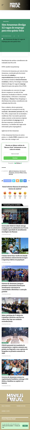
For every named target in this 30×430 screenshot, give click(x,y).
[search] (27, 5)
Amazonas (6, 21)
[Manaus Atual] (15, 5)
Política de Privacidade (7, 425)
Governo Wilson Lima (20, 172)
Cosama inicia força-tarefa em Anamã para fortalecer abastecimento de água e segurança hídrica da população (15, 258)
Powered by (11, 163)
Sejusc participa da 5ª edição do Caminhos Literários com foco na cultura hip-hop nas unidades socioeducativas (13, 318)
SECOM (11, 174)
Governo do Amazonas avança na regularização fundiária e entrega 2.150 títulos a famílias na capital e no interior (15, 380)
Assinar (15, 158)
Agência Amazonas (14, 171)
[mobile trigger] (3, 5)
